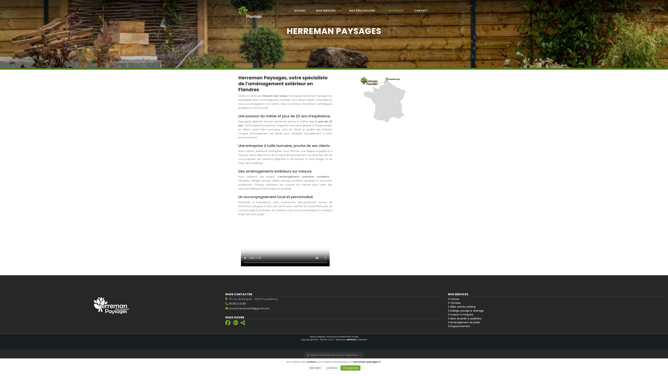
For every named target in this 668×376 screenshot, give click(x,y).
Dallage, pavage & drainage (467, 310)
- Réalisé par (345, 339)
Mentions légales (317, 336)
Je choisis (332, 367)
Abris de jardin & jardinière (466, 318)
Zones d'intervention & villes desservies (334, 355)
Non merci (315, 367)
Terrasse (455, 303)
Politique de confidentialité (338, 336)
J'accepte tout (350, 367)
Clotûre (454, 299)
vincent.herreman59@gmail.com (249, 308)
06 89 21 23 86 (237, 304)
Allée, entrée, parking (462, 306)
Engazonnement (460, 326)
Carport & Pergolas (461, 314)
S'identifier (362, 339)
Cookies (355, 336)
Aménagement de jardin (465, 322)
